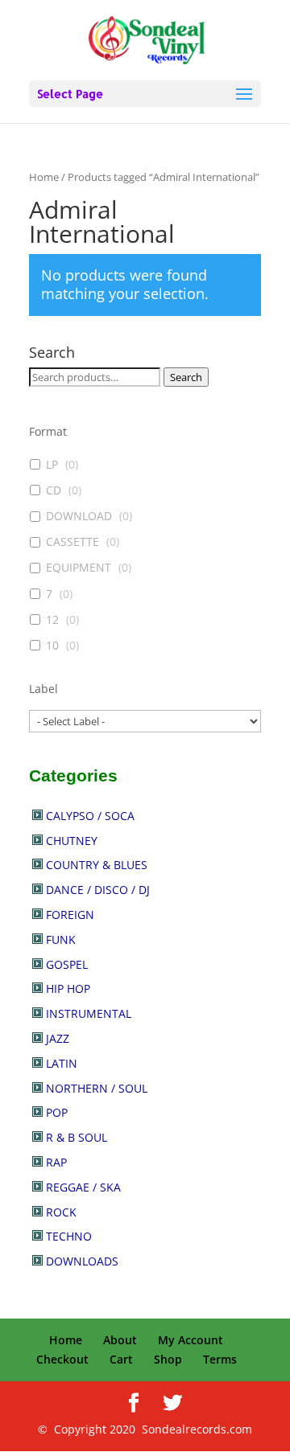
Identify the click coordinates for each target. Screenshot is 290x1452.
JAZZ (57, 1038)
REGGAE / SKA (83, 1187)
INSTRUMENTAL (88, 1013)
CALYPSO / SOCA (90, 815)
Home (44, 177)
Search (186, 377)
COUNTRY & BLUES (96, 864)
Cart (121, 1359)
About (120, 1339)
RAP (56, 1162)
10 (52, 645)
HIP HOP (68, 988)
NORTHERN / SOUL (96, 1088)
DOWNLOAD (79, 516)
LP (52, 464)
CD (53, 490)
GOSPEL (67, 964)
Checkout (62, 1359)
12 (52, 620)
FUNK (61, 939)
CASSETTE (72, 542)
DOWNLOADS (82, 1261)
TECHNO (69, 1236)
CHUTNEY (71, 840)
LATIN (61, 1063)
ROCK (61, 1212)
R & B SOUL (76, 1137)
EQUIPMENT (78, 567)
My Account (190, 1339)
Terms (220, 1359)
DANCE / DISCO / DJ (98, 889)
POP (57, 1112)
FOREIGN (70, 914)
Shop (168, 1359)
